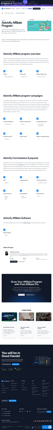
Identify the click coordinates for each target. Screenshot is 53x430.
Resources (18, 8)
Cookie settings (27, 427)
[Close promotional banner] (51, 1)
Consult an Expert (36, 8)
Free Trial (43, 8)
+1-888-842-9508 (6, 413)
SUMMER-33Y (16, 5)
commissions (21, 164)
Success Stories (24, 387)
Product (13, 8)
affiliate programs (25, 255)
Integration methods (5, 388)
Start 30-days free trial (6, 364)
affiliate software (26, 222)
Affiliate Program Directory (9, 13)
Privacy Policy (33, 426)
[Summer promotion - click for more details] (26, 3)
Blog (32, 383)
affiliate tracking (32, 287)
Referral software (45, 393)
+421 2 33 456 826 (6, 411)
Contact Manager (14, 261)
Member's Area (13, 385)
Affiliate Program (24, 389)
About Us (23, 383)
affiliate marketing (28, 290)
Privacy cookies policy (41, 426)
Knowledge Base (14, 383)
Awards (23, 385)
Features (3, 386)
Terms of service (20, 426)
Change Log (13, 387)
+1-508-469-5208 (6, 415)
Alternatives (4, 392)
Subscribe (49, 411)
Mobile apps (4, 390)
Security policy (27, 426)
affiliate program (16, 29)
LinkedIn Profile (21, 261)
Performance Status (14, 389)
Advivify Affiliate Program (20, 13)
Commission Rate (24, 180)
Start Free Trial (21, 294)
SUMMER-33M (6, 5)
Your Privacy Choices (37, 427)
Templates (33, 385)
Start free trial (4, 400)
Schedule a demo (30, 294)
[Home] (2, 13)
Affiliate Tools (44, 395)
